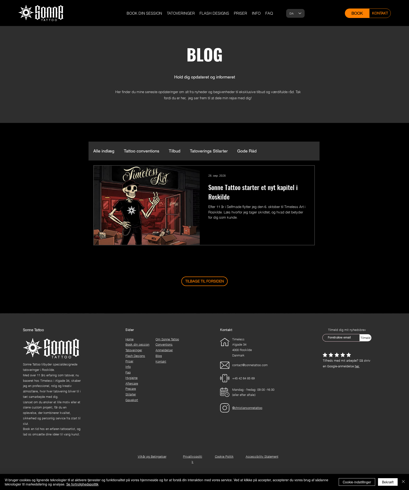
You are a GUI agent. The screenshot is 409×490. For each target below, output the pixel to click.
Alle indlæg (103, 150)
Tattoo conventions (141, 150)
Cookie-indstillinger (357, 482)
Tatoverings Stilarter (209, 150)
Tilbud (174, 150)
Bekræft (388, 482)
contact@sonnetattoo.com (250, 365)
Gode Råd (247, 150)
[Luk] (403, 482)
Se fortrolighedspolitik (82, 484)
